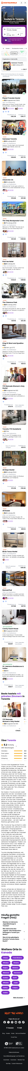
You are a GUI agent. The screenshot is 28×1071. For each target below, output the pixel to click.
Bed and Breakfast (7, 626)
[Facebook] (4, 1022)
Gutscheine (6, 1059)
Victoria (16, 963)
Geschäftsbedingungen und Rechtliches (14, 1056)
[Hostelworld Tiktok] (23, 1022)
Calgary (15, 987)
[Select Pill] (21, 2)
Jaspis (16, 982)
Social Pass (14, 1037)
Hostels (8, 1033)
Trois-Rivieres (17, 958)
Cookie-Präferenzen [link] (17, 1063)
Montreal (6, 972)
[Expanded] (3, 48)
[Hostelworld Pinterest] (19, 1022)
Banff (15, 977)
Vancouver (17, 972)
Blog (3, 1033)
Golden (5, 992)
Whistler (6, 982)
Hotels (12, 1033)
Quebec (5, 977)
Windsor (6, 963)
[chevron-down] (16, 746)
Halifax (5, 987)
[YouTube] (16, 1022)
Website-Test (21, 1059)
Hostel (4, 96)
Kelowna (15, 967)
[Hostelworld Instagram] (12, 1022)
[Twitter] (8, 1022)
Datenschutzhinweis (14, 1052)
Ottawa (5, 958)
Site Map (8, 1063)
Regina (5, 967)
